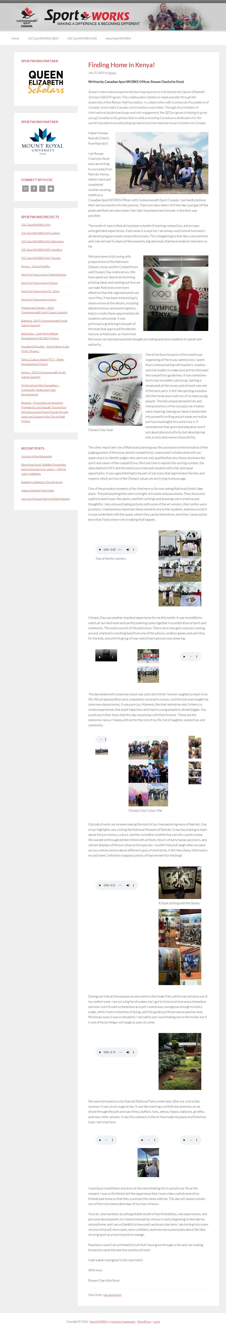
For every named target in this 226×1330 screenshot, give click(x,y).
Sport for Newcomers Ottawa (39, 282)
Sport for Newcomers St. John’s (40, 291)
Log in (156, 1321)
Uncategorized (112, 1294)
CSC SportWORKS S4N (35, 224)
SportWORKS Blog (113, 17)
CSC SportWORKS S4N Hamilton (41, 249)
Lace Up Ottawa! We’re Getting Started (45, 498)
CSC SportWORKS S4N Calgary (40, 233)
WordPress (144, 1321)
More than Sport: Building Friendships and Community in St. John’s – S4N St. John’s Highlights (43, 469)
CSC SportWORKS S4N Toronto (41, 258)
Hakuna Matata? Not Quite (37, 490)
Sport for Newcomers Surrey (38, 299)
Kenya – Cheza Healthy (35, 266)
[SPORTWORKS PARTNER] (46, 96)
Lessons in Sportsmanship (36, 456)
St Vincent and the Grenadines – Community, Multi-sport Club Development (40, 389)
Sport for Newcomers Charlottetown (43, 274)
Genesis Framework (123, 1321)
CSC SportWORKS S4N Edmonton (42, 241)
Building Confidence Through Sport (42, 482)
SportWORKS (98, 1321)
